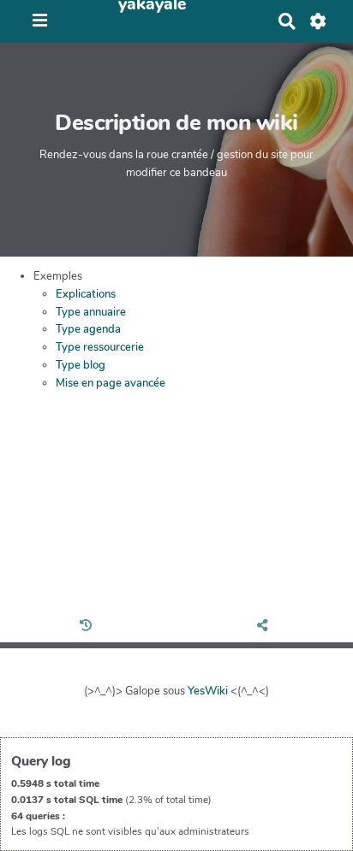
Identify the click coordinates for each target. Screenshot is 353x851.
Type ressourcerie (100, 347)
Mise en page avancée (110, 383)
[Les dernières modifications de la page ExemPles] (88, 627)
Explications (86, 294)
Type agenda (88, 329)
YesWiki (208, 691)
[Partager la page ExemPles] (265, 627)
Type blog (80, 365)
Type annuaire (91, 312)
